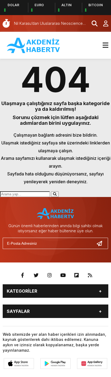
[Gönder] (101, 243)
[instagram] (49, 275)
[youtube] (63, 275)
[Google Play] (55, 363)
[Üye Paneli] (103, 23)
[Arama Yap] (92, 23)
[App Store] (19, 363)
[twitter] (36, 275)
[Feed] (90, 275)
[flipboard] (76, 275)
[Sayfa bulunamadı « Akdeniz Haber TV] (34, 44)
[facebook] (22, 275)
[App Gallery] (92, 363)
